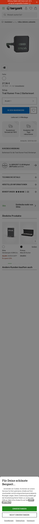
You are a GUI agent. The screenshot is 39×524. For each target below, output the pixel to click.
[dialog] (19, 500)
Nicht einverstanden (19, 515)
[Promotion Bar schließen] (36, 2)
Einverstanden (19, 509)
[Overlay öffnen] (29, 3)
